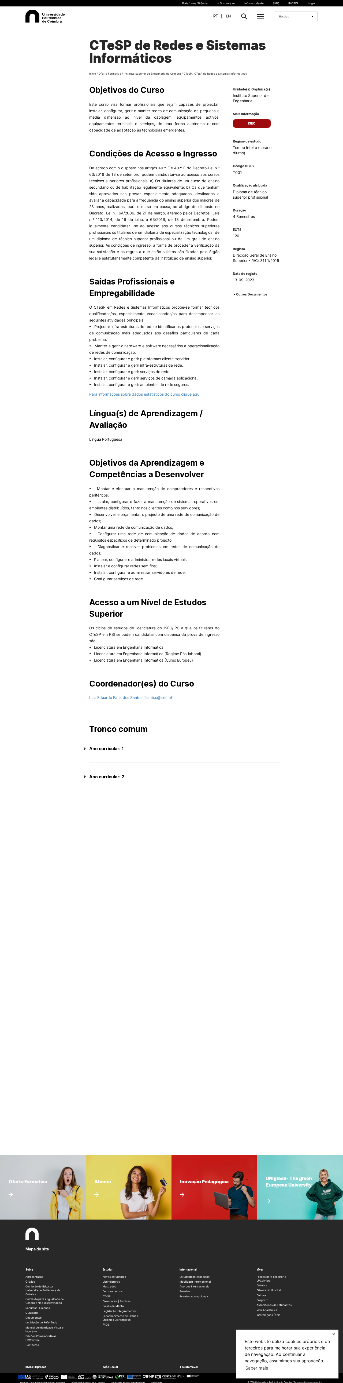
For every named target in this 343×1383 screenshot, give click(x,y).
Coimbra (262, 1285)
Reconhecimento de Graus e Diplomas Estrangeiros (121, 1317)
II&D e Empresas (35, 1367)
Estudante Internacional (195, 1276)
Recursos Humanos (37, 1307)
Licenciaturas (111, 1281)
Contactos (32, 1344)
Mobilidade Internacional (195, 1281)
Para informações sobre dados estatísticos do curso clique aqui (144, 394)
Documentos (33, 1317)
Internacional (188, 1269)
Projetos (185, 1291)
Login (311, 3)
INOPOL (293, 3)
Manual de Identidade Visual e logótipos (44, 1329)
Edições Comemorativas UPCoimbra (40, 1337)
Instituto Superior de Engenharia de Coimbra (152, 73)
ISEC (251, 123)
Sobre (29, 1269)
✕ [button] (333, 1334)
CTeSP (188, 73)
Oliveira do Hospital (269, 1290)
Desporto (263, 1300)
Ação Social (110, 1367)
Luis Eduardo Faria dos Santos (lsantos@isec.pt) (131, 697)
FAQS (106, 1324)
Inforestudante (254, 3)
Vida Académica (267, 1310)
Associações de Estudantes (274, 1305)
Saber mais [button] (256, 1368)
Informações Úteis (268, 1314)
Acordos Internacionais (194, 1286)
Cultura (261, 1295)
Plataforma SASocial (195, 3)
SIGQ (276, 3)
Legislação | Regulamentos (120, 1311)
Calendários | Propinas (117, 1301)
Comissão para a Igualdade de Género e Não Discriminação (44, 1300)
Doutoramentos (112, 1291)
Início (92, 73)
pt (215, 16)
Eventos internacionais (194, 1296)
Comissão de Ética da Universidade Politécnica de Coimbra (42, 1290)
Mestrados (109, 1286)
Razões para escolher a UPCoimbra (271, 1278)
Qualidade (31, 1312)
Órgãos (30, 1281)
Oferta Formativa (110, 73)
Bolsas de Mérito (113, 1306)
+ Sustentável (226, 3)
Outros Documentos (251, 294)
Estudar (108, 1269)
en (228, 16)
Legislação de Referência (41, 1322)
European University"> (284, 1171)
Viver (260, 1269)
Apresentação (34, 1276)
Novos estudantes (114, 1276)
